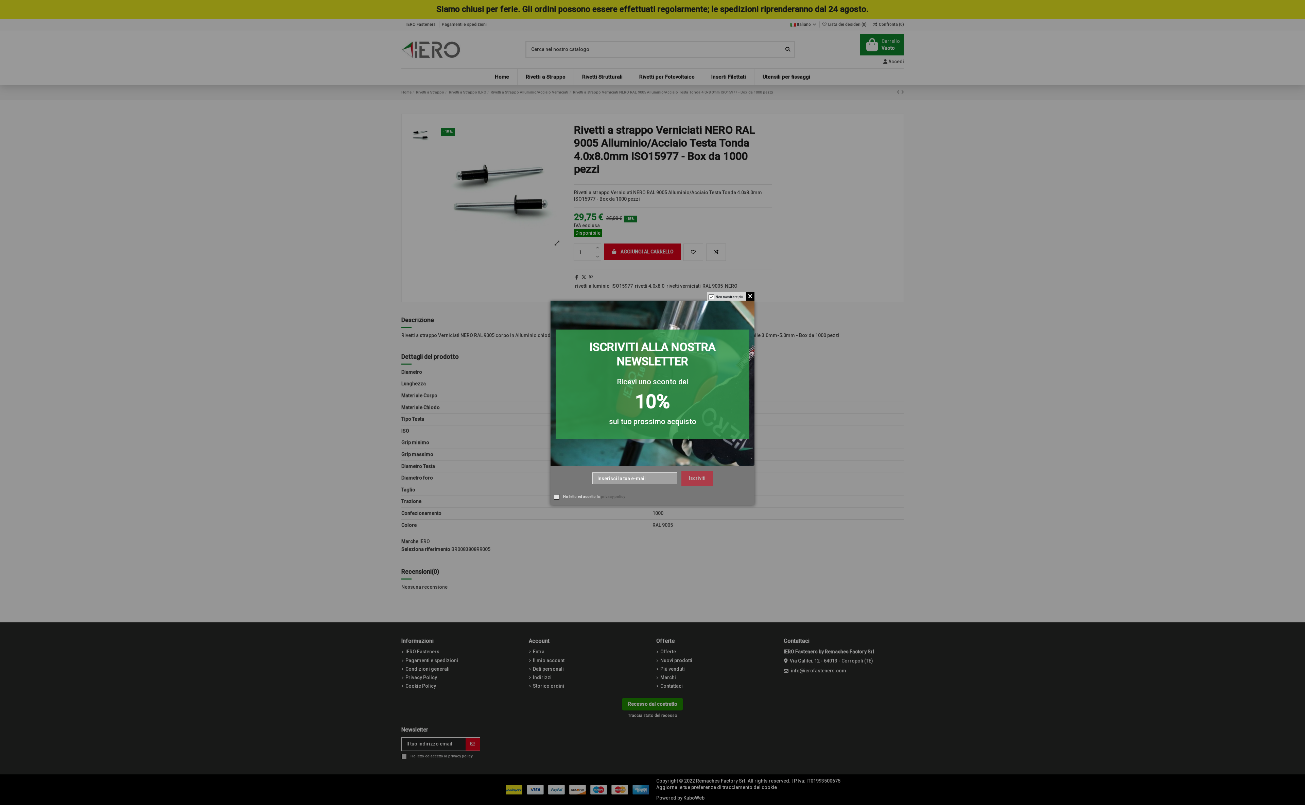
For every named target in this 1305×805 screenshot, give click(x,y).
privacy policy (613, 496)
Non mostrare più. (730, 297)
